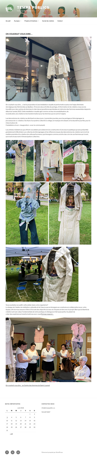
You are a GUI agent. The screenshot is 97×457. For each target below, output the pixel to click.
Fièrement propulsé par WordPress (52, 452)
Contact (60, 21)
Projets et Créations (31, 21)
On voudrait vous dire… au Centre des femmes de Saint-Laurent (28, 385)
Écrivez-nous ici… (47, 314)
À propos (17, 21)
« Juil (11, 434)
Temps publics (33, 7)
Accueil (8, 21)
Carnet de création (48, 21)
